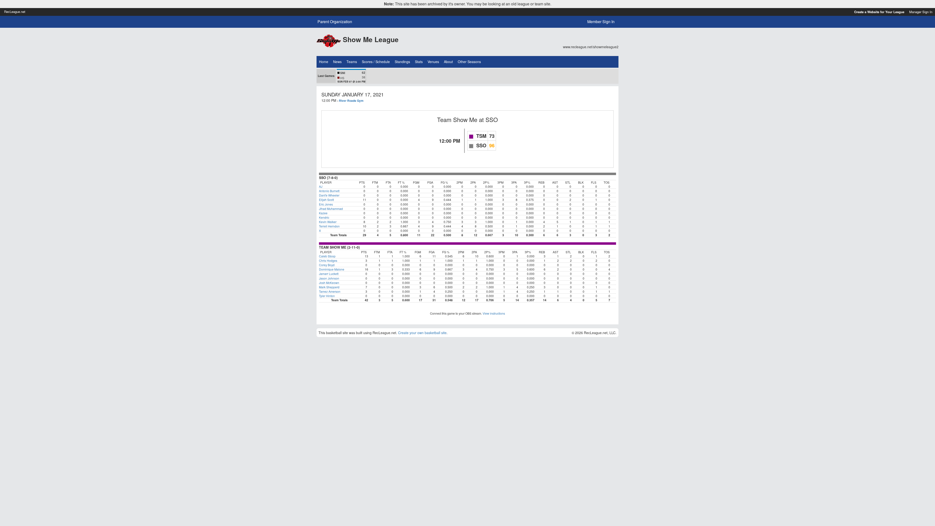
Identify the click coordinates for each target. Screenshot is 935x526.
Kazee (323, 213)
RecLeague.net (14, 11)
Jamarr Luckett (328, 274)
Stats (419, 61)
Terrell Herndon (329, 226)
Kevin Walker (328, 222)
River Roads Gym (351, 100)
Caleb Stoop (327, 256)
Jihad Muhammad (331, 209)
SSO (492, 119)
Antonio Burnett (329, 191)
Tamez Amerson (329, 291)
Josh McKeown (329, 283)
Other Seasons (469, 61)
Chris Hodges (328, 260)
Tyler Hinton (327, 296)
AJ (320, 186)
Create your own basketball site (422, 332)
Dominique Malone (331, 269)
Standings (402, 61)
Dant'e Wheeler (329, 195)
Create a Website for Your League (879, 11)
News (337, 61)
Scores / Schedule (376, 61)
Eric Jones (326, 204)
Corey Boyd (327, 265)
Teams (351, 61)
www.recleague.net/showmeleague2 (590, 46)
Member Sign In (601, 21)
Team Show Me (457, 119)
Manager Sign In (920, 11)
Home (323, 61)
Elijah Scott (326, 199)
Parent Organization (335, 21)
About (448, 61)
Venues (433, 61)
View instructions (494, 313)
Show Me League (371, 39)
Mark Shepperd (329, 287)
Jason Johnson (329, 278)
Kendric (324, 217)
